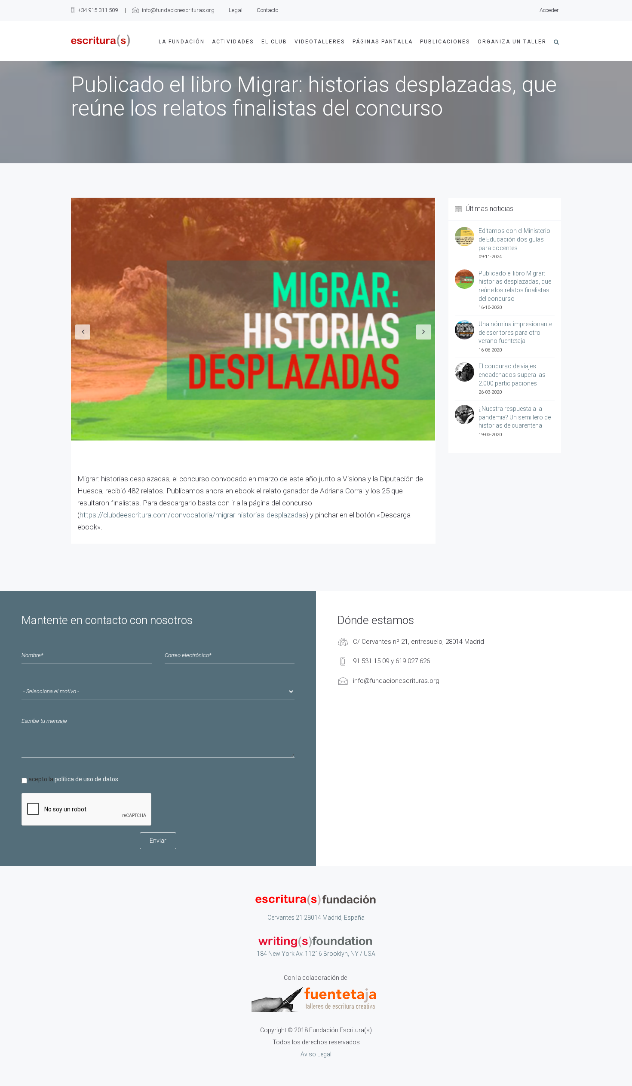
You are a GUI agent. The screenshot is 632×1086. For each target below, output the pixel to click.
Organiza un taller (512, 42)
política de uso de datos (86, 779)
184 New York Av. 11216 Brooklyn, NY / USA (316, 953)
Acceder (549, 10)
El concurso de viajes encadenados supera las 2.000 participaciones (512, 374)
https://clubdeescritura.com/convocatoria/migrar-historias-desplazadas (193, 515)
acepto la (73, 779)
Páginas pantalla (383, 42)
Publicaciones (445, 42)
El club (274, 42)
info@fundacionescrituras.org (178, 10)
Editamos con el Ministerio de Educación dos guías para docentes (514, 239)
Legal (235, 10)
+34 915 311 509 (98, 10)
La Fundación (182, 42)
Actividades (233, 42)
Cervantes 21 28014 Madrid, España (316, 917)
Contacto (267, 10)
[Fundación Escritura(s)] (100, 40)
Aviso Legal (316, 1054)
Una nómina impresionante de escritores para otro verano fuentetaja (515, 332)
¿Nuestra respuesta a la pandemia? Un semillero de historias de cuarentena (515, 417)
